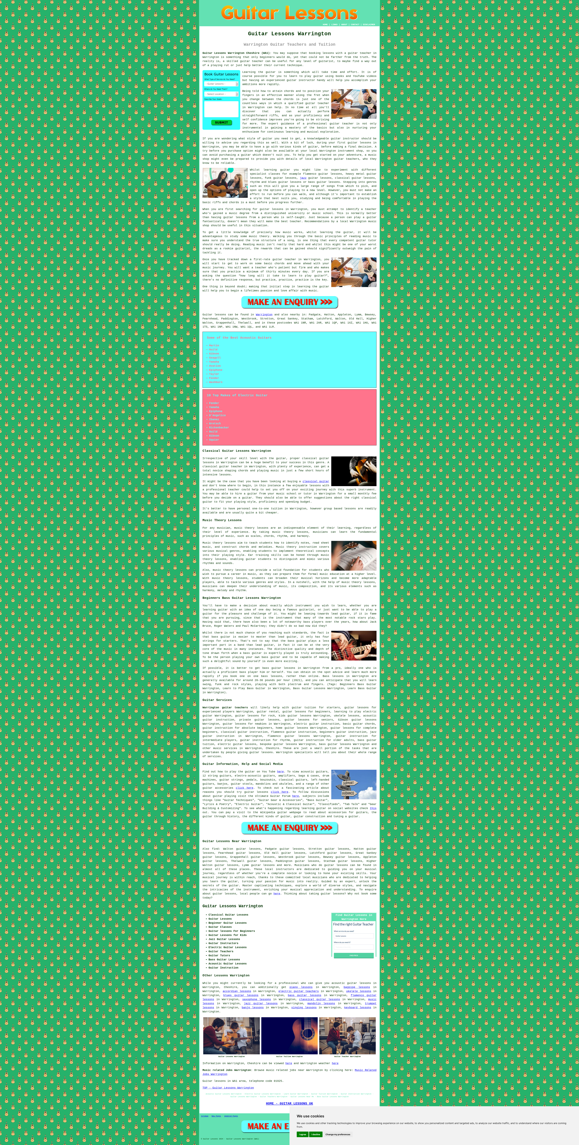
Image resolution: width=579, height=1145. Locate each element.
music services (225, 748)
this (373, 808)
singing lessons (303, 1007)
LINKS (334, 24)
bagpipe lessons (357, 987)
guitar (353, 53)
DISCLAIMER (369, 24)
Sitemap (204, 1116)
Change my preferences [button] (338, 1134)
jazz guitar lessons (261, 1003)
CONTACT (355, 24)
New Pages (216, 1116)
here (280, 771)
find (215, 848)
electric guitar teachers (298, 991)
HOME (325, 24)
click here (244, 787)
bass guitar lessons (304, 995)
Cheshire (272, 748)
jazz (303, 177)
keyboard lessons (357, 1007)
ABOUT (344, 24)
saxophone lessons (256, 999)
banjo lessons (253, 1007)
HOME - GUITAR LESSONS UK (289, 1103)
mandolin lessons (321, 1003)
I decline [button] (316, 1134)
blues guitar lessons (240, 995)
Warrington (264, 314)
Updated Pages (231, 1116)
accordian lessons (237, 991)
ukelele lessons (358, 991)
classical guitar (316, 481)
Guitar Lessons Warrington (232, 906)
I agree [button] (302, 1134)
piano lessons (301, 987)
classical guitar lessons (319, 999)
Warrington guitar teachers (225, 707)
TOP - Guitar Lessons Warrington (228, 1087)
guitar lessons (359, 142)
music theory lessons (251, 527)
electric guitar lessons (237, 744)
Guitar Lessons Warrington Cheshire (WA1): (236, 53)
